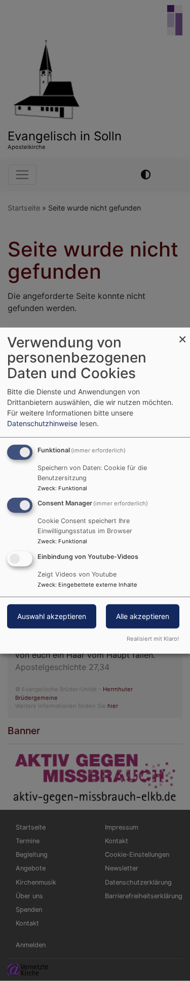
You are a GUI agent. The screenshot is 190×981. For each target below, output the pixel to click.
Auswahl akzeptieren (51, 616)
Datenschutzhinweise (42, 423)
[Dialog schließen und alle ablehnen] (182, 333)
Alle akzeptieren (142, 616)
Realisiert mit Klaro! (153, 638)
